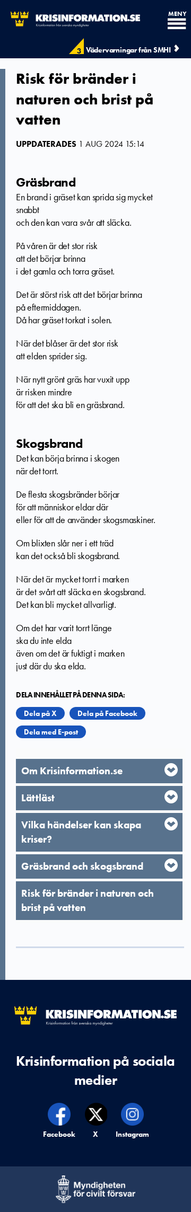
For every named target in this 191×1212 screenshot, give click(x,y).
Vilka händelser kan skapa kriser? (81, 831)
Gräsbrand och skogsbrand (82, 866)
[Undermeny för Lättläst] (171, 796)
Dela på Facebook (107, 713)
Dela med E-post (51, 732)
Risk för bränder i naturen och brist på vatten (87, 900)
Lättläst (38, 797)
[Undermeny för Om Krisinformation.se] (171, 769)
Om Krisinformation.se (72, 770)
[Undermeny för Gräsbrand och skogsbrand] (171, 865)
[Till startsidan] (70, 19)
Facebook (59, 1134)
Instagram (133, 1134)
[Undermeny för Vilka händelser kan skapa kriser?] (171, 823)
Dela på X (40, 713)
